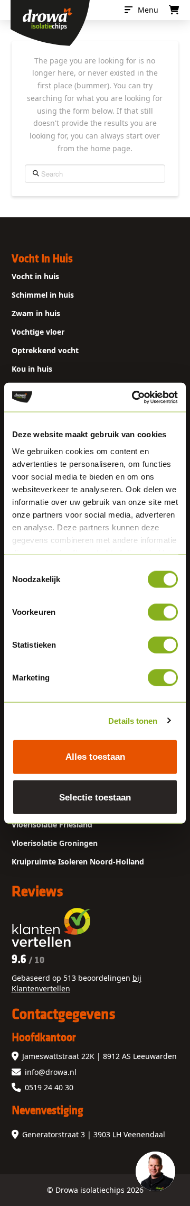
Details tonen (132, 720)
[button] (141, 10)
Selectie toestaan (95, 796)
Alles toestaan (95, 756)
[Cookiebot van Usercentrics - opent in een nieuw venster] (134, 397)
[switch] (163, 612)
